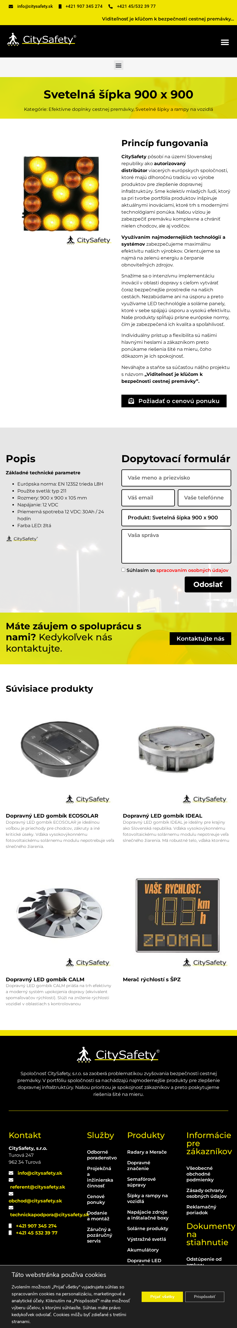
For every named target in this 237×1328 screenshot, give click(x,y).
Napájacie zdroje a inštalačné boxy (148, 1215)
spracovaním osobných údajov (192, 570)
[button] (224, 42)
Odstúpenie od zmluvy (204, 1262)
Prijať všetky (162, 1296)
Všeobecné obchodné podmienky (200, 1173)
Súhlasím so (177, 570)
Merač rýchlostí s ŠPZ (152, 979)
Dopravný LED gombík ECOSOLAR (52, 816)
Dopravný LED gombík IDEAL (162, 816)
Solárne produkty (147, 1228)
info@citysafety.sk (40, 1173)
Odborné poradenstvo (98, 1155)
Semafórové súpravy (141, 1182)
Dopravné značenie (138, 1165)
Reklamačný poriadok (201, 1209)
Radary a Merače (147, 1152)
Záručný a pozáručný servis (98, 1235)
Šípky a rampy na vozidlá (147, 1198)
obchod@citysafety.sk (35, 1201)
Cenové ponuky (96, 1199)
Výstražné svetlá (146, 1239)
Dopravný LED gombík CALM (45, 979)
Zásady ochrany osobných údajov (206, 1193)
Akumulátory (143, 1250)
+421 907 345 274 (36, 1226)
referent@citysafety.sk (37, 1187)
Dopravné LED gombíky (144, 1263)
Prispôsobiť (205, 1296)
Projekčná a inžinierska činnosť (98, 1177)
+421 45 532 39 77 (37, 1233)
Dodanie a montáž (98, 1215)
